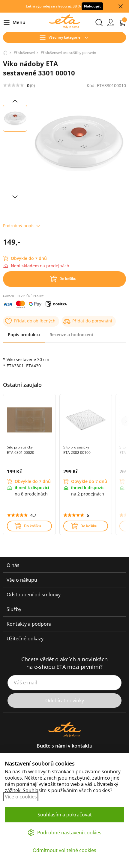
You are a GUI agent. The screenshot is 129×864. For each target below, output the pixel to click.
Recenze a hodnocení (71, 334)
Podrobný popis (18, 225)
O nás (13, 565)
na (31, 494)
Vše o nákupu (22, 580)
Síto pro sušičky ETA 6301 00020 (20, 450)
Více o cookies (21, 796)
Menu (14, 22)
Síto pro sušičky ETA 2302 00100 (77, 450)
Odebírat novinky (64, 700)
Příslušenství (24, 52)
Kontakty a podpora (29, 624)
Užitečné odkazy (25, 638)
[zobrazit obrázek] (15, 101)
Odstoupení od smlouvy (34, 594)
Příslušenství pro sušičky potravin (68, 52)
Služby (14, 609)
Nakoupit (92, 6)
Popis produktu (24, 334)
